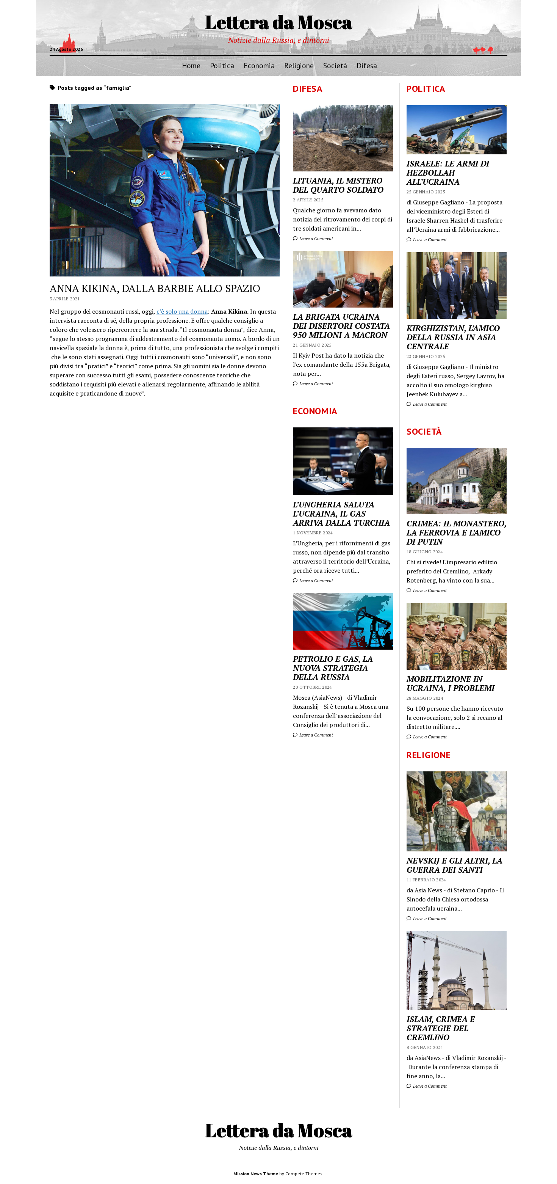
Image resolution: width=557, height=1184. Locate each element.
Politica (222, 65)
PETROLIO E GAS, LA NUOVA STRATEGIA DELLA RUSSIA (333, 668)
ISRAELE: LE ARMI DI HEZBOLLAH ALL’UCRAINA (448, 172)
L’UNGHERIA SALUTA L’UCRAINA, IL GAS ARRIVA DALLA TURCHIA (341, 513)
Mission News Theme (255, 1173)
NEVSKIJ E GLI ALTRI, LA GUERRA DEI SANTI (454, 865)
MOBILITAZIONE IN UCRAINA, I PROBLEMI (450, 683)
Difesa (367, 65)
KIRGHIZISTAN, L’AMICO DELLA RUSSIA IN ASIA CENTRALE (453, 337)
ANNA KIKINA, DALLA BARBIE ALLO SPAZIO (155, 288)
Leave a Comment (429, 239)
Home (191, 65)
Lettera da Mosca (278, 22)
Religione (299, 65)
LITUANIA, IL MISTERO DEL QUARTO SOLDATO (338, 185)
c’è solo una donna (182, 311)
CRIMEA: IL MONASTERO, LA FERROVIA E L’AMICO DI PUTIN (456, 532)
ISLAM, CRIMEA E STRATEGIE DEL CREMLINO (441, 1028)
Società (335, 65)
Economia (259, 65)
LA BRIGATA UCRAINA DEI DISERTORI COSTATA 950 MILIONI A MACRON (341, 325)
